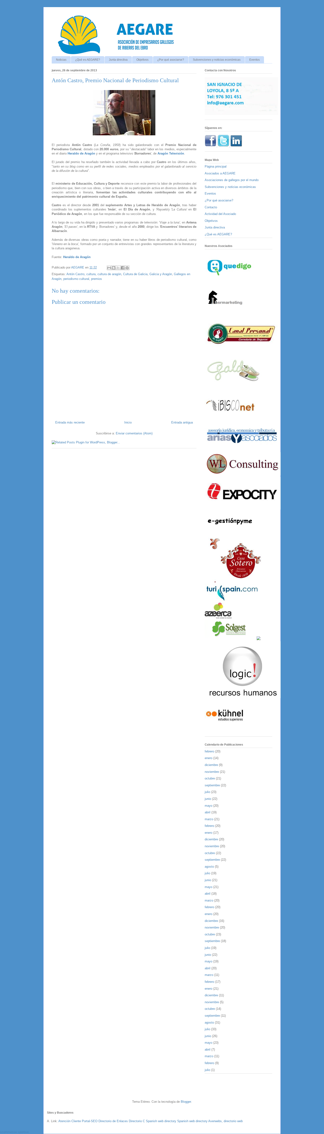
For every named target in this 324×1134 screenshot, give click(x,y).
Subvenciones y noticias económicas (217, 59)
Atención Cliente (69, 1121)
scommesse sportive (14, 1132)
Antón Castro (75, 274)
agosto (209, 866)
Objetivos (142, 59)
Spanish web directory (161, 1121)
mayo (208, 805)
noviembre (212, 772)
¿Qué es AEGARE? (87, 59)
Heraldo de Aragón (81, 153)
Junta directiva (118, 59)
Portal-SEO (89, 1121)
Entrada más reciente (70, 422)
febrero (209, 751)
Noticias (61, 59)
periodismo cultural (76, 279)
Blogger (186, 1101)
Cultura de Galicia (135, 274)
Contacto (211, 207)
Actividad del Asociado (220, 214)
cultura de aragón (109, 274)
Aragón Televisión (170, 153)
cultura (91, 274)
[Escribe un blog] (113, 267)
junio (208, 799)
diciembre (211, 765)
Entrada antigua (182, 422)
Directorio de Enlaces (113, 1121)
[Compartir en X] (118, 267)
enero (208, 758)
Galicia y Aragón (160, 274)
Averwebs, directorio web (225, 1121)
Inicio (128, 422)
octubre (210, 778)
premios (96, 279)
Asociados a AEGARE (220, 173)
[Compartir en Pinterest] (127, 267)
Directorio (135, 1121)
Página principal (216, 166)
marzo (209, 819)
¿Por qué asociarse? (170, 59)
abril (207, 812)
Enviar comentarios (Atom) (134, 433)
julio (207, 792)
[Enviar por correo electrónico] (109, 267)
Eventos (254, 59)
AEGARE (78, 267)
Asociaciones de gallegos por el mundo (232, 180)
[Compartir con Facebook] (122, 267)
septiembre (212, 785)
